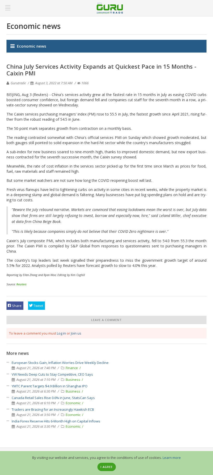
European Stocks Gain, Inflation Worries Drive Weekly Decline (60, 362)
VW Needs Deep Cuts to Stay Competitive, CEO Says (52, 374)
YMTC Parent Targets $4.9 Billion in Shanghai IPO (50, 386)
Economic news (31, 46)
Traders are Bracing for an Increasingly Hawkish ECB (53, 409)
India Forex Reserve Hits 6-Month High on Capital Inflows (56, 421)
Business (73, 379)
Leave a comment (106, 320)
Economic (73, 403)
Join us (76, 333)
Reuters (21, 284)
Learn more (172, 457)
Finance (72, 367)
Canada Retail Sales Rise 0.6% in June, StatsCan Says (53, 397)
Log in (61, 333)
